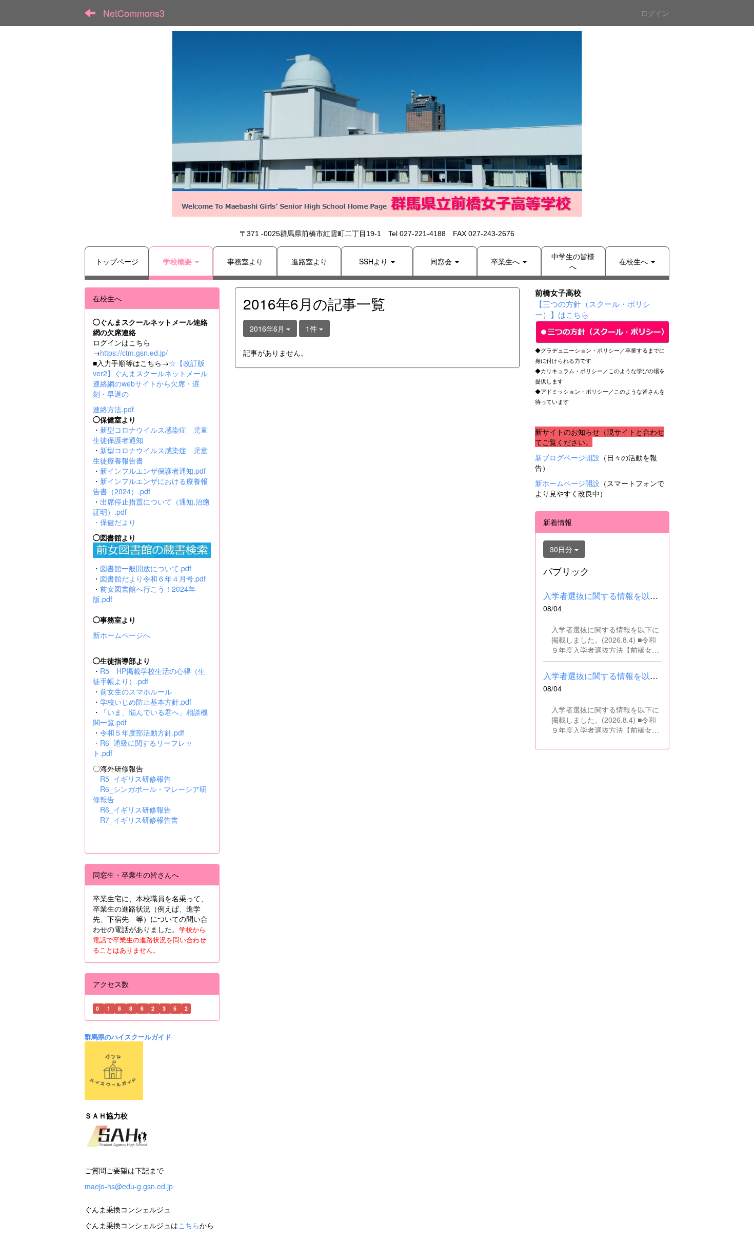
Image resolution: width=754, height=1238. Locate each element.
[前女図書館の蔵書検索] (152, 549)
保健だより (118, 522)
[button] (180, 261)
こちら (189, 1225)
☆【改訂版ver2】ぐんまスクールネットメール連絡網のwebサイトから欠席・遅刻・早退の (150, 378)
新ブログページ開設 (567, 457)
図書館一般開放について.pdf (145, 568)
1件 (312, 328)
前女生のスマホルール (136, 691)
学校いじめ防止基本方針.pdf (145, 702)
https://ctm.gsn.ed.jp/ (134, 352)
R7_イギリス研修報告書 (139, 820)
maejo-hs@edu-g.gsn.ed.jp (129, 1186)
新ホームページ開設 (567, 483)
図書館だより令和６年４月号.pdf (153, 578)
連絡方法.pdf (113, 409)
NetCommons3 (134, 13)
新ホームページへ (121, 635)
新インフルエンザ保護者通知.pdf (153, 471)
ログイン (655, 13)
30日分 (562, 549)
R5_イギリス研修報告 (139, 778)
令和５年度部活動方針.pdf (142, 732)
